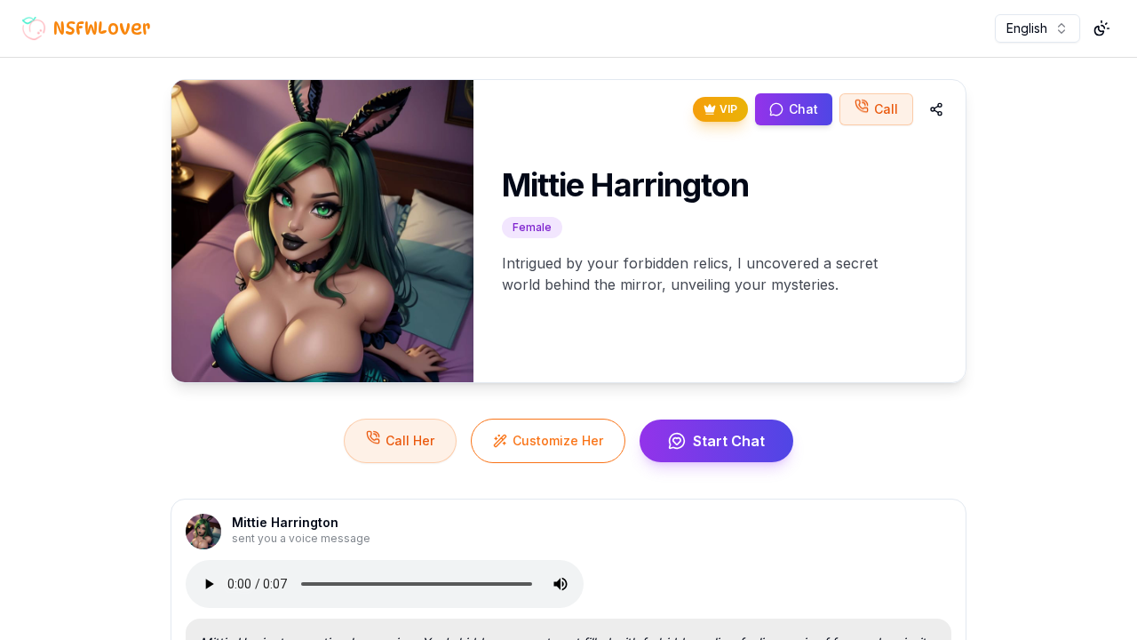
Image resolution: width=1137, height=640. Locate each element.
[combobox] (1037, 28)
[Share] (936, 109)
